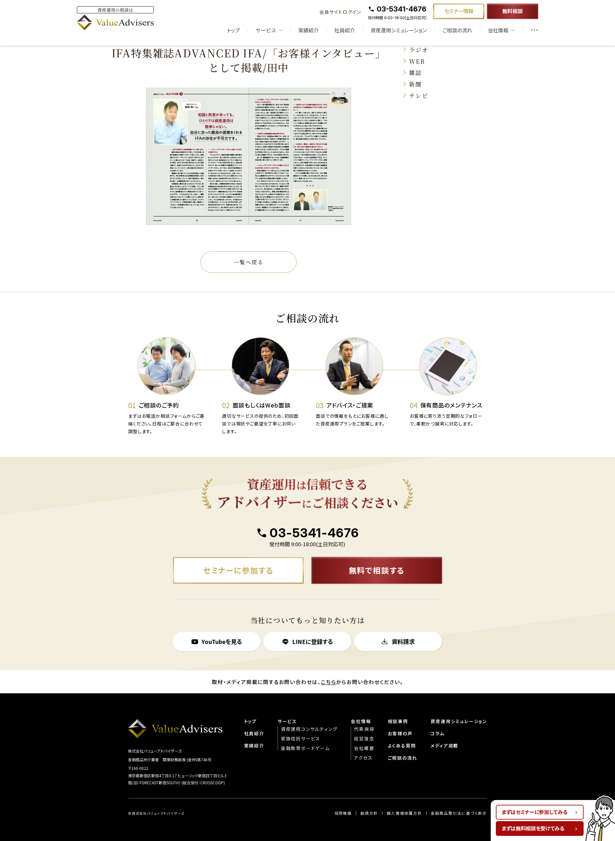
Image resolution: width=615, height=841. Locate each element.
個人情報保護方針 (404, 813)
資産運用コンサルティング (309, 729)
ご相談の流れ (457, 30)
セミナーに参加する (238, 570)
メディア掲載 (444, 745)
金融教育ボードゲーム (305, 748)
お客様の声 (400, 733)
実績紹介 (308, 30)
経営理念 (364, 738)
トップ (233, 30)
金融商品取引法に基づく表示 (459, 813)
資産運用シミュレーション (399, 30)
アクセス (363, 757)
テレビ (418, 95)
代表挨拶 (364, 729)
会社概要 (364, 748)
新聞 (415, 84)
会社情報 (361, 721)
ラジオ (418, 49)
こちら (328, 682)
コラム (437, 733)
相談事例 (398, 721)
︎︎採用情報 (343, 813)
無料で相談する (377, 570)
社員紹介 (344, 30)
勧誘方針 (369, 813)
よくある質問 (402, 745)
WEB (417, 61)
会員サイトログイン (340, 12)
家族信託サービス (300, 738)
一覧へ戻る (249, 262)
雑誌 (415, 72)
